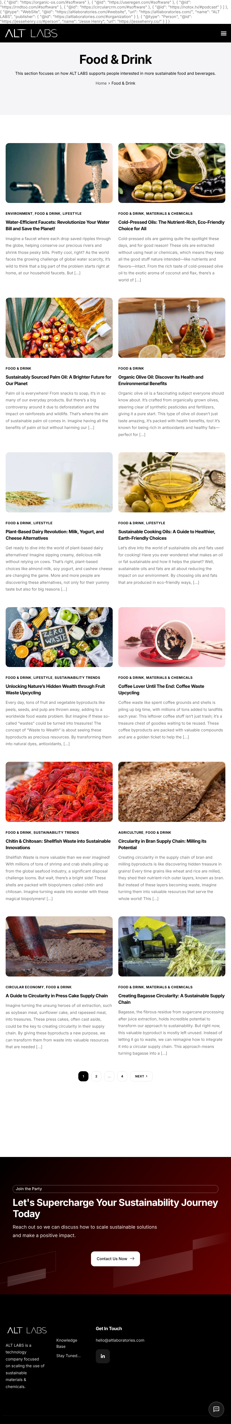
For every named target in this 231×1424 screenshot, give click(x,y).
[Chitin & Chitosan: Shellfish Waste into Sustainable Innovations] (59, 791)
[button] (223, 33)
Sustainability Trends (77, 677)
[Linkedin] (103, 1356)
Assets (63, 1328)
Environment (19, 213)
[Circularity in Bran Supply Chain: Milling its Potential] (171, 791)
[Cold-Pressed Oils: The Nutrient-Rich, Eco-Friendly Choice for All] (171, 172)
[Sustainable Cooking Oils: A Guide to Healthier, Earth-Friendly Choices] (171, 482)
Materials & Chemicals (169, 213)
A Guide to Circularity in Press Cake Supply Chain (57, 995)
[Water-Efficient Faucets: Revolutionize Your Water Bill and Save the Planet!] (59, 172)
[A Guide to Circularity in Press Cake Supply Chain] (59, 946)
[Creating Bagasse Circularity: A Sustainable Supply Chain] (171, 946)
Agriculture (130, 832)
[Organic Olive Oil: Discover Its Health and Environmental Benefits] (171, 327)
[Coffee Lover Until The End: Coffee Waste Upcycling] (171, 636)
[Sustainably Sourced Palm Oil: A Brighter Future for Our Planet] (59, 327)
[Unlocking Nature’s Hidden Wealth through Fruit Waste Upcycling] (59, 636)
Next (139, 1076)
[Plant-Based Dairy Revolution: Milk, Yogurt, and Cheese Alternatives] (59, 482)
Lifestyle (72, 213)
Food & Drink (47, 213)
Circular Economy (25, 987)
